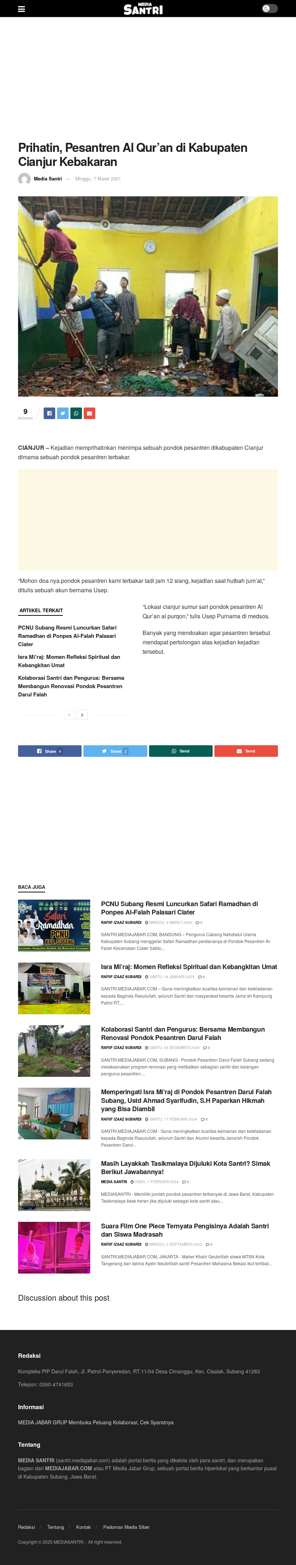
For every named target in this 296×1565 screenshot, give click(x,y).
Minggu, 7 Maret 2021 (98, 178)
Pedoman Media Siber (126, 1526)
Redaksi (26, 1526)
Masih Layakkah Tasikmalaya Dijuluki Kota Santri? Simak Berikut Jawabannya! (185, 1167)
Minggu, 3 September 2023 (175, 1244)
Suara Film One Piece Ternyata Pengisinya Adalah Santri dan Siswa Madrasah (185, 1230)
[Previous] (69, 715)
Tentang (55, 1526)
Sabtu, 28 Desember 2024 (174, 1047)
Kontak (83, 1526)
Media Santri (48, 178)
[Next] (82, 715)
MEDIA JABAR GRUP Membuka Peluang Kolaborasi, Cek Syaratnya (96, 1422)
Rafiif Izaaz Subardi (121, 922)
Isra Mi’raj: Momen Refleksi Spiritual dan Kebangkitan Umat (189, 966)
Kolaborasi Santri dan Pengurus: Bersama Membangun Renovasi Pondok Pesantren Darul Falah (71, 686)
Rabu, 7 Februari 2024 (156, 1181)
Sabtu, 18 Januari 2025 (171, 976)
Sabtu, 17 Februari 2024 (172, 1119)
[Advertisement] (148, 78)
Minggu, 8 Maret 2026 (170, 922)
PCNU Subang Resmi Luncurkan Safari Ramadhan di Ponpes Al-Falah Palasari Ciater (67, 635)
